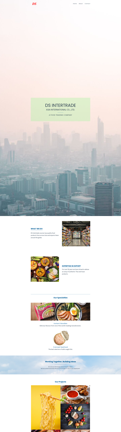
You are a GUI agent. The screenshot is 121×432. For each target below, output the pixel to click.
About (81, 3)
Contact (87, 3)
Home (75, 3)
